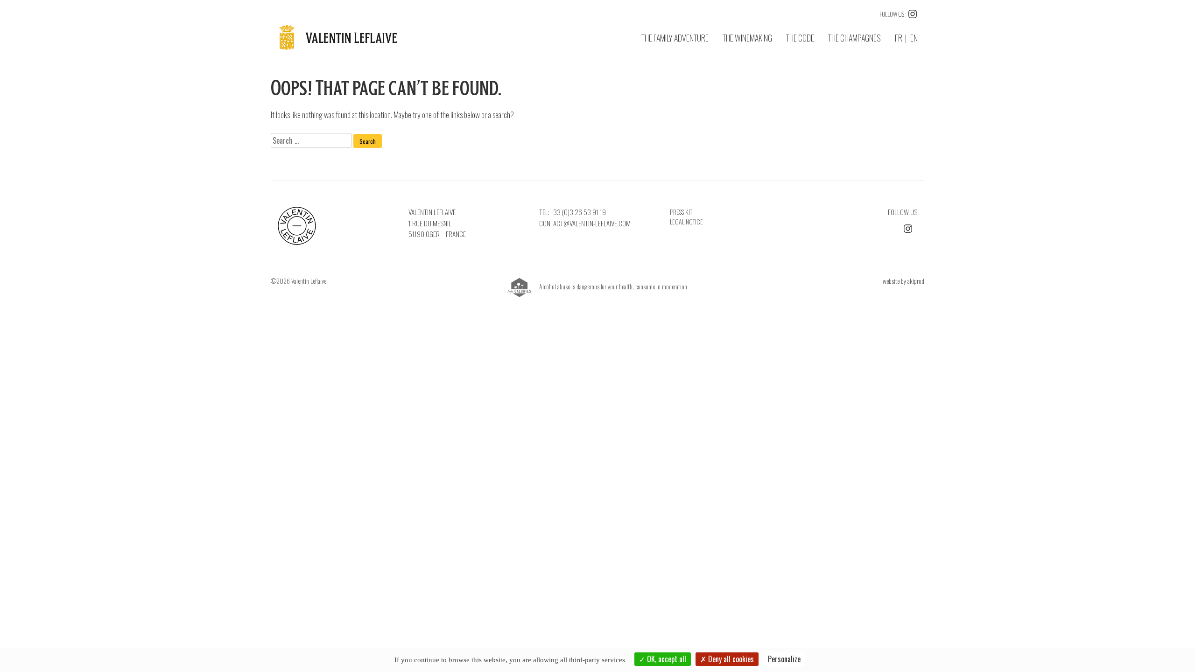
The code (800, 38)
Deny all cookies (730, 659)
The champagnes (854, 38)
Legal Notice (686, 221)
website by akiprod (903, 281)
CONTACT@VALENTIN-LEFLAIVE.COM (585, 223)
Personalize (784, 659)
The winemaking (747, 38)
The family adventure (675, 38)
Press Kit (681, 212)
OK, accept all (665, 659)
